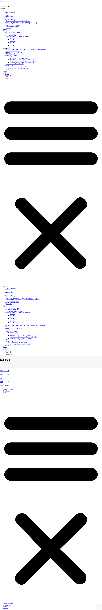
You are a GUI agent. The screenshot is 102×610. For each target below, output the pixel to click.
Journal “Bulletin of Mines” (13, 32)
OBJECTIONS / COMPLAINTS (14, 52)
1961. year (12, 38)
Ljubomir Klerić (14, 56)
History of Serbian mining (12, 55)
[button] (51, 182)
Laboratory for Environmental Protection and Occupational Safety (23, 23)
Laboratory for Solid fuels (12, 26)
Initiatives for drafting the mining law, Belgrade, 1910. (23, 61)
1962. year (12, 39)
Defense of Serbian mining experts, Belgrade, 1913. (23, 62)
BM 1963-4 (4, 382)
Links (7, 69)
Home (4, 388)
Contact (5, 71)
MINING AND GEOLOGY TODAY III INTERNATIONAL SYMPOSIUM (26, 49)
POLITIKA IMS (10, 54)
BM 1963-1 (4, 371)
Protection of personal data (13, 51)
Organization (9, 16)
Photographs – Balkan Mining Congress (20, 68)
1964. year (12, 42)
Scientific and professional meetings (15, 64)
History (8, 15)
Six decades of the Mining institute (18, 58)
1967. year (12, 46)
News (4, 72)
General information (11, 12)
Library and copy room (12, 33)
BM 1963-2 (4, 374)
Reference (5, 29)
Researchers (9, 28)
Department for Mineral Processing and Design (18, 21)
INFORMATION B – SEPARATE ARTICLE (18, 36)
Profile (8, 13)
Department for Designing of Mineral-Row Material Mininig (21, 22)
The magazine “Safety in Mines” (14, 35)
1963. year (12, 41)
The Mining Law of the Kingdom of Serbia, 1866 (22, 59)
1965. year (12, 44)
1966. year (12, 45)
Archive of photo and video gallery (18, 66)
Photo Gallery (9, 65)
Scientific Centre (10, 19)
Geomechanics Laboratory (13, 25)
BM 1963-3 (4, 378)
